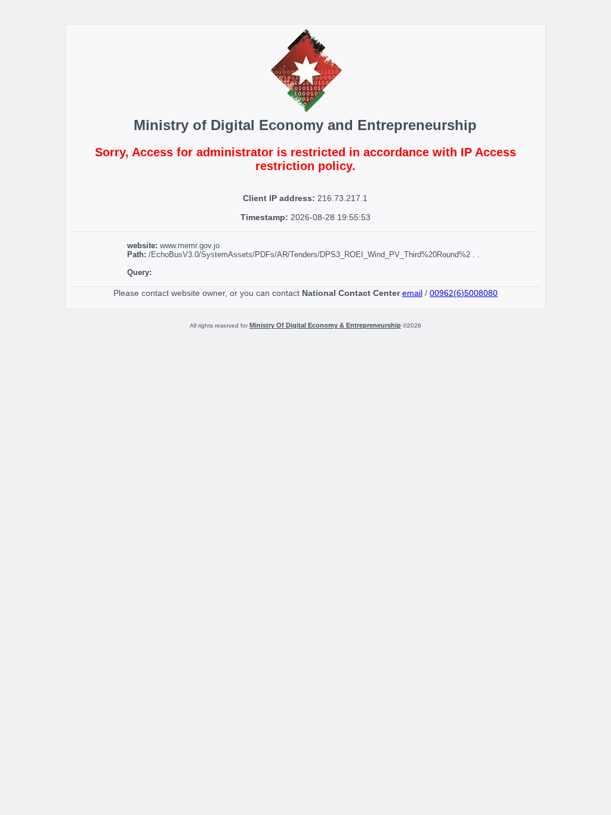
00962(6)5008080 (464, 293)
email (412, 293)
